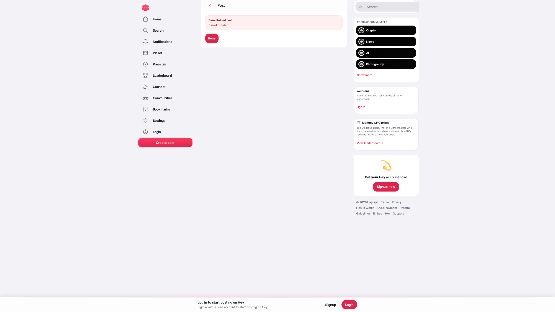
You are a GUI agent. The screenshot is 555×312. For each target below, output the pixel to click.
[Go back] (210, 5)
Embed (377, 213)
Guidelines (363, 213)
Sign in (360, 107)
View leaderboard (368, 143)
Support (398, 213)
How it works (365, 208)
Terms (385, 202)
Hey (387, 213)
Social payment (387, 208)
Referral (405, 208)
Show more (364, 75)
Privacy (397, 202)
